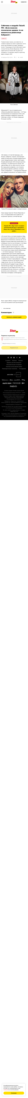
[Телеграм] (11, 357)
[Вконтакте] (14, 357)
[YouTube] (19, 357)
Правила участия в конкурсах (14, 362)
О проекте (7, 360)
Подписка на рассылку (8, 335)
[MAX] (8, 357)
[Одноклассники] (16, 357)
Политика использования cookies (14, 366)
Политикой (6, 339)
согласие (7, 337)
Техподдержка (22, 368)
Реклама (20, 360)
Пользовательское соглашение (14, 364)
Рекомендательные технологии (9, 368)
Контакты (14, 360)
